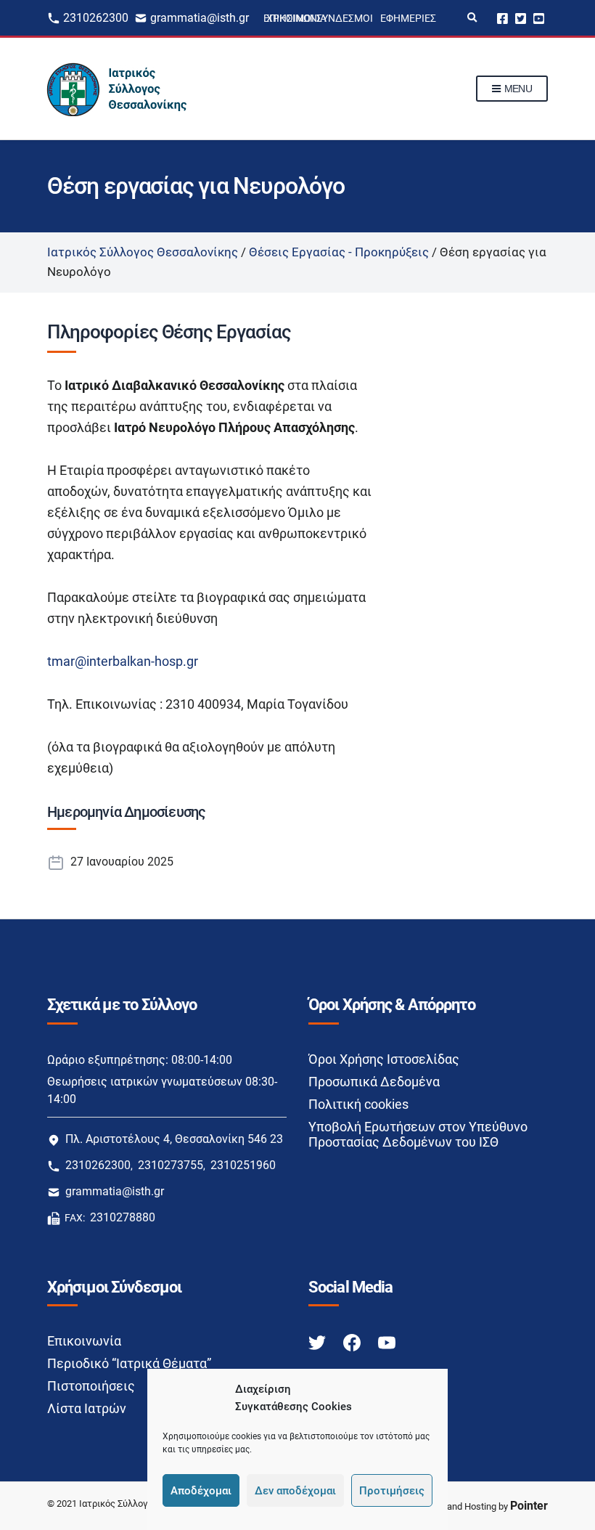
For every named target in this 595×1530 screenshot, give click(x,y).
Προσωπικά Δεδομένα (374, 1081)
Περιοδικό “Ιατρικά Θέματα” (129, 1363)
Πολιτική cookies (358, 1104)
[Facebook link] (353, 1341)
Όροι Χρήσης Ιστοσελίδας (383, 1059)
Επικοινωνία (84, 1340)
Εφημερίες (408, 18)
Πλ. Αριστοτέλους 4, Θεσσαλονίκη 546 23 (174, 1139)
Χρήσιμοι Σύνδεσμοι (319, 18)
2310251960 (243, 1165)
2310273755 (170, 1165)
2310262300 (95, 18)
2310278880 (122, 1217)
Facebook (502, 18)
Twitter (520, 18)
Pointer (529, 1506)
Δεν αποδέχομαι (295, 1490)
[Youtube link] (386, 1341)
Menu (516, 88)
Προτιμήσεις (391, 1490)
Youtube (539, 18)
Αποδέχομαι (201, 1490)
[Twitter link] (318, 1341)
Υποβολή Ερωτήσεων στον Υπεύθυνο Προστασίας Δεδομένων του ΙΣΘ (418, 1134)
